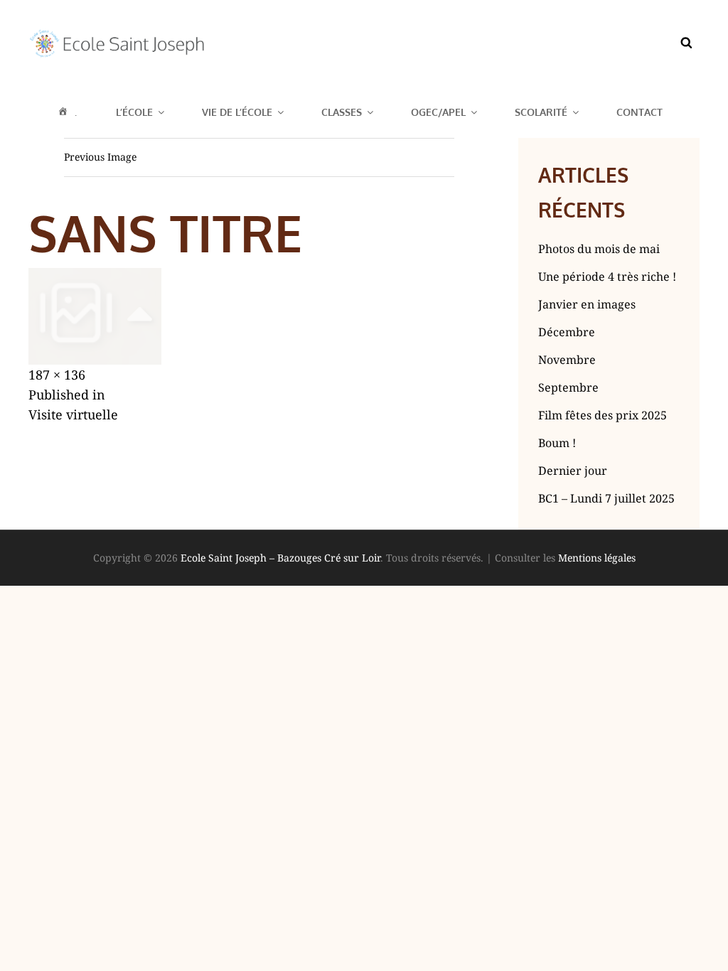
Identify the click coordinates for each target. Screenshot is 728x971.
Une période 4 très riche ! (607, 276)
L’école (134, 112)
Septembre (568, 387)
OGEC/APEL (438, 112)
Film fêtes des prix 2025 (602, 415)
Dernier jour (572, 470)
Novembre (567, 360)
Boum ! (557, 443)
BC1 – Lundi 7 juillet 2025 (606, 498)
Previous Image (100, 156)
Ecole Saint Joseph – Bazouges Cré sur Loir (280, 557)
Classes (341, 112)
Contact (639, 112)
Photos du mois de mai (599, 249)
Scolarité (541, 112)
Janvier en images (587, 304)
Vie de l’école (237, 112)
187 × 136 (56, 374)
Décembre (566, 332)
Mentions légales (597, 557)
